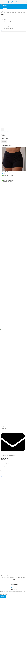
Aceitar (3, 596)
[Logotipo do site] (13, 2)
